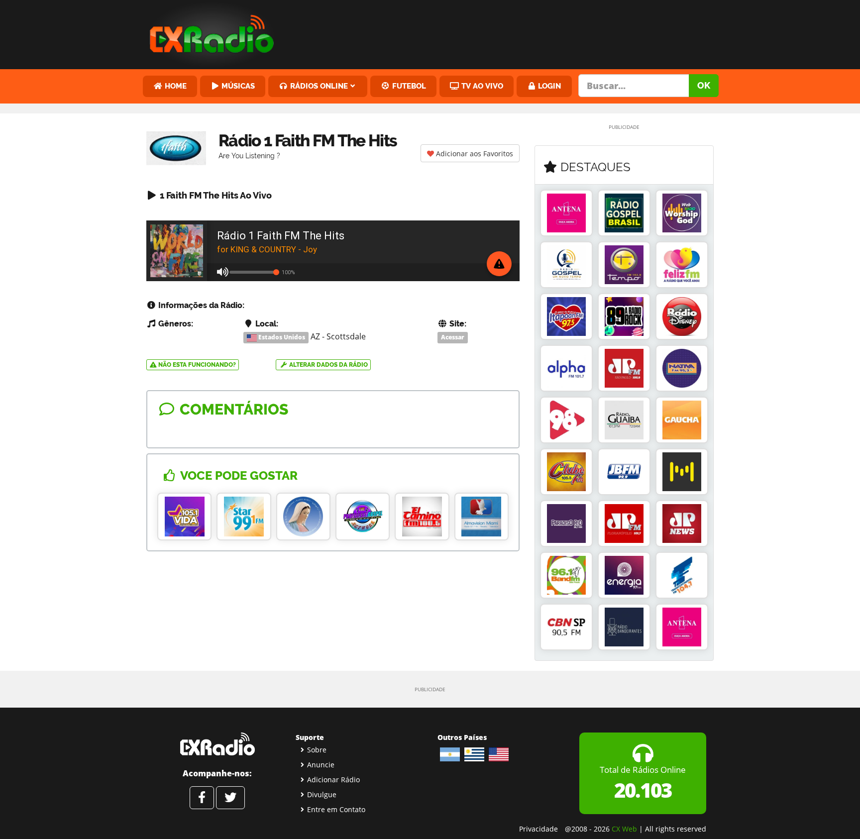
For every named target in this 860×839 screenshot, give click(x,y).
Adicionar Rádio (333, 779)
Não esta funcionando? (196, 364)
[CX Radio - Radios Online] (217, 744)
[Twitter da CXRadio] (230, 797)
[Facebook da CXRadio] (202, 797)
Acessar (452, 337)
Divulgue (321, 794)
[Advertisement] (506, 32)
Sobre (316, 749)
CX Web (624, 829)
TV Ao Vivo (481, 86)
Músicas (237, 86)
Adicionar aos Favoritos (473, 153)
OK (703, 85)
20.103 (642, 790)
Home (175, 86)
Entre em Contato (336, 809)
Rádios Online (318, 86)
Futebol (408, 86)
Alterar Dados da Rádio (328, 364)
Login (548, 86)
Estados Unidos (281, 337)
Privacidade (538, 829)
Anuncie (320, 764)
